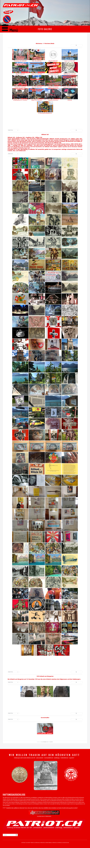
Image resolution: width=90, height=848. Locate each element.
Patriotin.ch (37, 842)
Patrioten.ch (43, 842)
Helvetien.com (66, 842)
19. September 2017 (44, 741)
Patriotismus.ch (49, 842)
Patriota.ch (60, 842)
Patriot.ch (33, 842)
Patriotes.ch (55, 842)
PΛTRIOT (51, 741)
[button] (13, 130)
